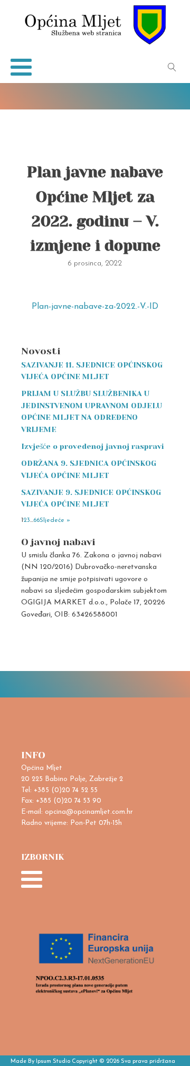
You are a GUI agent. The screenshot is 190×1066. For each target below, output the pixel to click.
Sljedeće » (55, 520)
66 (36, 520)
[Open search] (172, 67)
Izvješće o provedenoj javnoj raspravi (92, 446)
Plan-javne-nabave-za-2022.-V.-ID (95, 306)
